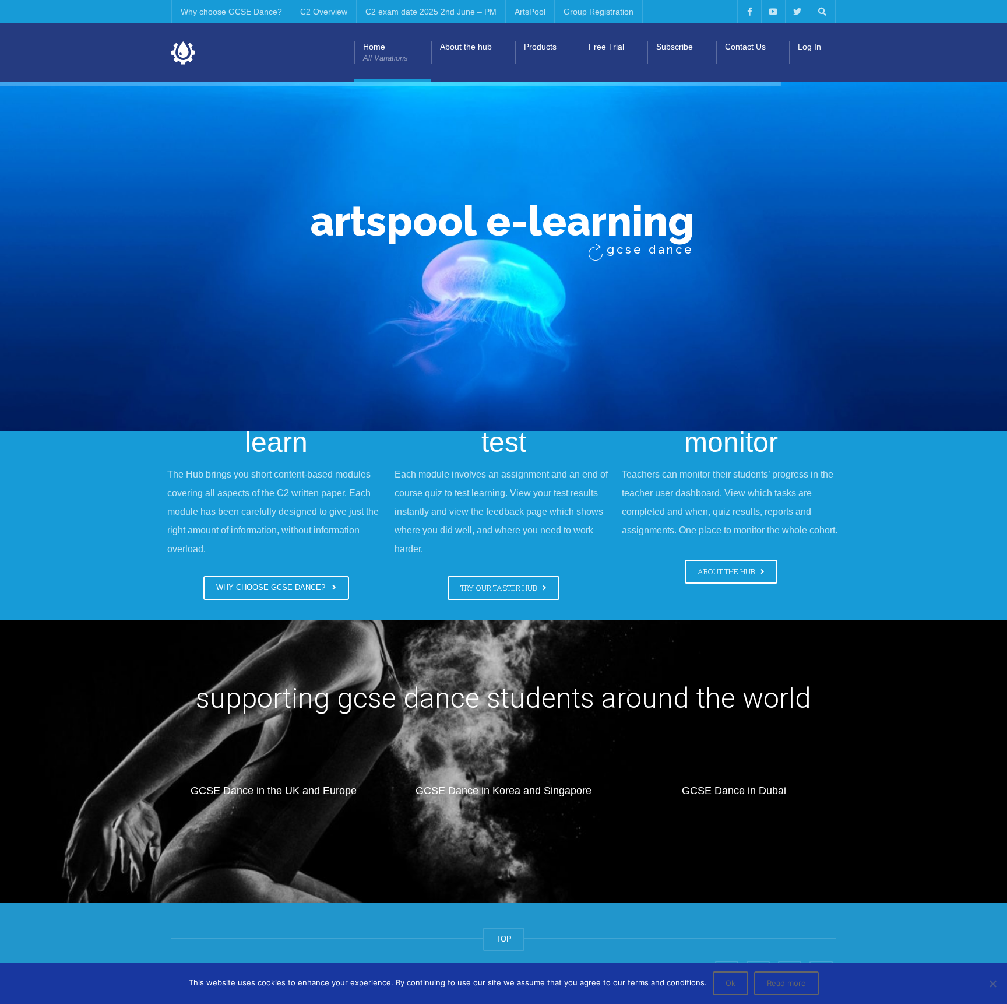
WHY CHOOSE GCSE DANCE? (273, 587)
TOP (504, 939)
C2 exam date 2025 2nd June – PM (431, 11)
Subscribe (674, 46)
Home (385, 52)
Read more (786, 983)
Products (540, 46)
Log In (809, 46)
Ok (730, 983)
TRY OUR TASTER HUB (500, 587)
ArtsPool (530, 11)
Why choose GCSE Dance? (231, 11)
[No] (992, 983)
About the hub (466, 46)
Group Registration (598, 11)
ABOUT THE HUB (728, 571)
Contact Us (745, 46)
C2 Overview (323, 11)
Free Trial (606, 46)
